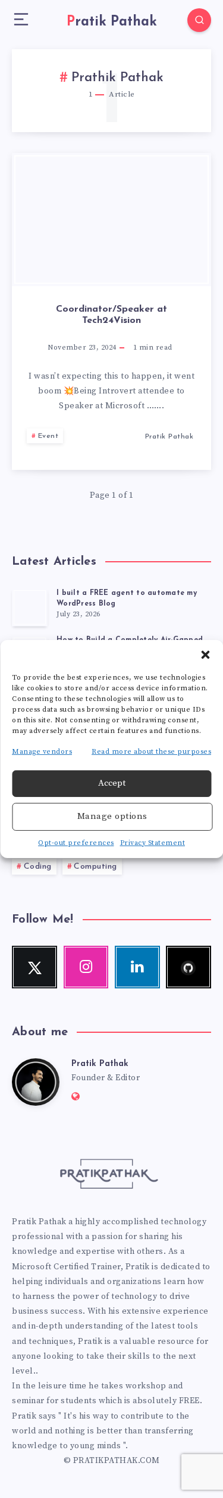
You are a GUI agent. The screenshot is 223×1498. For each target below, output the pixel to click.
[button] (205, 655)
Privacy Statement (153, 842)
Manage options (112, 816)
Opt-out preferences (76, 842)
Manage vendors (42, 751)
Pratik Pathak (99, 1064)
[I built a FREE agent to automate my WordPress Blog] (30, 607)
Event (48, 436)
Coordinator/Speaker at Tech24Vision (111, 315)
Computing (95, 866)
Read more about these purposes (151, 751)
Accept (111, 783)
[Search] (199, 20)
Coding (38, 866)
